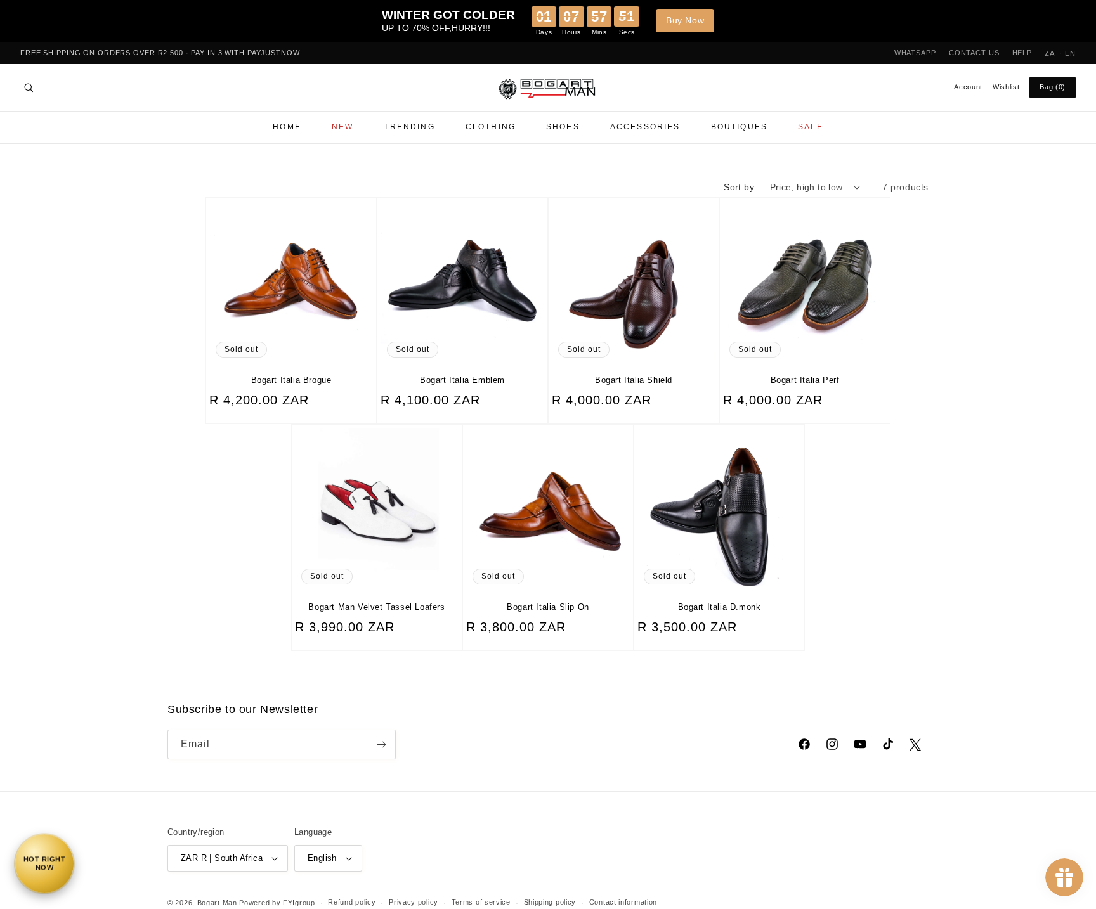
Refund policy (351, 902)
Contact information (623, 902)
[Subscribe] (381, 744)
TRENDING (409, 126)
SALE (810, 126)
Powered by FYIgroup (277, 902)
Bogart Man (217, 902)
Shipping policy (550, 902)
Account (968, 87)
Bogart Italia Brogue (291, 380)
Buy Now (685, 20)
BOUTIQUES (739, 126)
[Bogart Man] (548, 87)
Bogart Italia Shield (633, 380)
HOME (287, 126)
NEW (342, 126)
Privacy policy (413, 902)
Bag (1053, 87)
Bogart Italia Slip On (548, 607)
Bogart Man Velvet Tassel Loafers (376, 607)
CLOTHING (491, 126)
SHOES (563, 126)
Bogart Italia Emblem (462, 380)
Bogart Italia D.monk (719, 607)
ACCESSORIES (645, 126)
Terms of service (481, 902)
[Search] (28, 87)
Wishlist (1006, 87)
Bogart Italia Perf (805, 380)
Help (1022, 52)
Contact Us (974, 52)
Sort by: (740, 187)
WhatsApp (915, 52)
